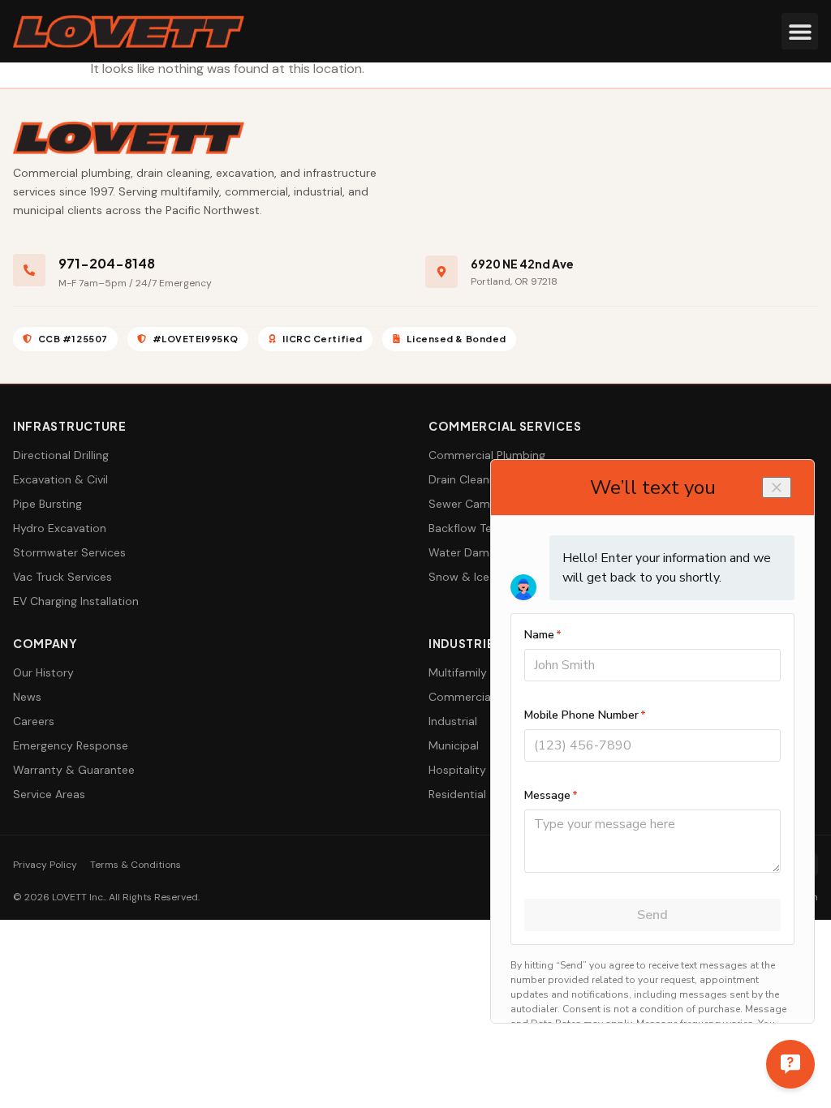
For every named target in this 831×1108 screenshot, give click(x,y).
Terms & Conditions (135, 864)
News (27, 696)
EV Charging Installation (76, 601)
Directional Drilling (61, 455)
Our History (43, 672)
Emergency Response (70, 745)
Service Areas (49, 794)
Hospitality (457, 769)
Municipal (453, 745)
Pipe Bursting (47, 503)
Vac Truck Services (62, 576)
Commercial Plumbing (486, 455)
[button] (799, 31)
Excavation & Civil (60, 479)
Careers (33, 721)
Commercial (460, 696)
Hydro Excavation (59, 528)
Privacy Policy (45, 864)
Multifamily (457, 672)
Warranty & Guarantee (74, 769)
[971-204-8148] (29, 270)
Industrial (452, 721)
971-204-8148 (106, 263)
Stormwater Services (69, 552)
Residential (457, 794)
